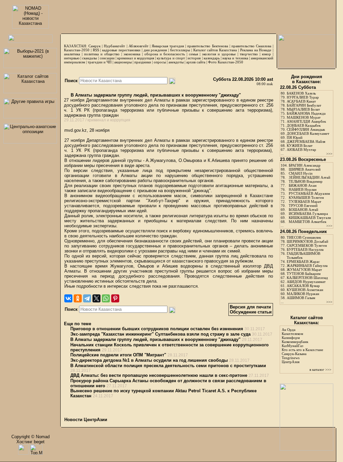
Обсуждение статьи (251, 311)
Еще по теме (77, 323)
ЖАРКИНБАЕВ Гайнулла (307, 266)
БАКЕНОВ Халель (301, 93)
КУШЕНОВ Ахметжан (305, 290)
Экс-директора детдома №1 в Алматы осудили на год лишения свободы (149, 360)
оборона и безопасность (164, 54)
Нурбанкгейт (114, 46)
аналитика (72, 54)
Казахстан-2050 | (78, 50)
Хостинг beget (30, 441)
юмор (266, 54)
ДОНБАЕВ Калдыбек (304, 125)
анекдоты (176, 62)
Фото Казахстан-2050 (225, 62)
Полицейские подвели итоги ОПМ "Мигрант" (118, 354)
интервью (71, 58)
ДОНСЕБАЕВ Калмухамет (308, 133)
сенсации (107, 58)
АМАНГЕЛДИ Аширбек (306, 121)
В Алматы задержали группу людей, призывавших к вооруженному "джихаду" (155, 95)
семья (193, 54)
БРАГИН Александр (305, 165)
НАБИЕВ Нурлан (303, 189)
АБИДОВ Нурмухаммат (306, 282)
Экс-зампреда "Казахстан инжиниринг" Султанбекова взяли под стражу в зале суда (160, 334)
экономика (132, 54)
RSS (96, 50)
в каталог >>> (320, 369)
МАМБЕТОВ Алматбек (307, 222)
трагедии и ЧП (100, 62)
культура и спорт (171, 58)
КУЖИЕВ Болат (300, 145)
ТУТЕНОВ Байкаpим (304, 274)
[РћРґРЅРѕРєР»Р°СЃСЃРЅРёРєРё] (78, 298)
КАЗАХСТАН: (75, 46)
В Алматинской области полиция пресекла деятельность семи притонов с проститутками (168, 365)
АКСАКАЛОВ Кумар (303, 286)
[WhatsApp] (106, 298)
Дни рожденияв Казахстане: (306, 79)
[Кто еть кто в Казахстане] (306, 449)
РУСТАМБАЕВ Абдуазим (309, 193)
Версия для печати (250, 306)
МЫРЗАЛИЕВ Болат (303, 109)
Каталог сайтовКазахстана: (306, 320)
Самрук (94, 46)
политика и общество (102, 54)
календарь (212, 58)
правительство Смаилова (251, 46)
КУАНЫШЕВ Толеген (306, 197)
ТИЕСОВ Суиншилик (304, 237)
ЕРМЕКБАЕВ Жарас (303, 261)
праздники (142, 62)
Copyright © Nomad (30, 436)
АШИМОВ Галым (301, 298)
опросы (160, 62)
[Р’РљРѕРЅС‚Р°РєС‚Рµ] (68, 298)
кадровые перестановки (121, 50)
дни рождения (155, 50)
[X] (96, 298)
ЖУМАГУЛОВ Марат (304, 270)
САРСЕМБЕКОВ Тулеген (307, 245)
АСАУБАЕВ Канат (301, 101)
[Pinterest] (115, 298)
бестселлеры (180, 50)
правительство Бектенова (207, 46)
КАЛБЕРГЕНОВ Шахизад (307, 278)
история (194, 58)
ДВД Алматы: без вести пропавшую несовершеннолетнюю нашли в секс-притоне (158, 375)
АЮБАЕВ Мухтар (301, 150)
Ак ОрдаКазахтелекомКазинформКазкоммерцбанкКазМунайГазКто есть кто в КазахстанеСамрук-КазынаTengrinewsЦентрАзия (302, 346)
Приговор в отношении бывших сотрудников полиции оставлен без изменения (156, 328)
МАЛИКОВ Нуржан (303, 294)
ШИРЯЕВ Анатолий (305, 169)
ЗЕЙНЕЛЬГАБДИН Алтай (309, 177)
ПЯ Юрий (294, 137)
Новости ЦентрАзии (85, 419)
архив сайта (195, 62)
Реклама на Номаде (256, 50)
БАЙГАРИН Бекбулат (304, 105)
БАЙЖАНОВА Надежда (306, 113)
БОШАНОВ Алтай (303, 210)
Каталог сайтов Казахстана (215, 50)
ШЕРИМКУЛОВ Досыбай (307, 241)
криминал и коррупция (135, 58)
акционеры (123, 62)
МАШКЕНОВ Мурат (304, 117)
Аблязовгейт (138, 46)
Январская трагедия (168, 46)
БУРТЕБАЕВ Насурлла (305, 249)
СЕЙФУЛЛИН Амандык (306, 129)
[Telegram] (87, 298)
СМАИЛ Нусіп (301, 173)
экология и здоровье (219, 54)
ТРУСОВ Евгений (303, 206)
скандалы (89, 58)
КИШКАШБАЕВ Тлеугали (310, 218)
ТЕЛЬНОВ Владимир (306, 181)
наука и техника (235, 58)
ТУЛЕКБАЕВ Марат (305, 201)
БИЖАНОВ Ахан (303, 185)
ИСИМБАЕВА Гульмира (308, 214)
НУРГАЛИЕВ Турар (303, 97)
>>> (329, 154)
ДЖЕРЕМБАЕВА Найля (306, 141)
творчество (249, 54)
